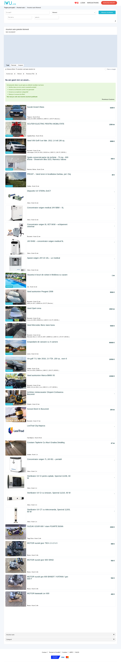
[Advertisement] (60, 49)
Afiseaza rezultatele (107, 12)
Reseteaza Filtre (30, 73)
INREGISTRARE (93, 3)
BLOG (77, 652)
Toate (7, 65)
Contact (44, 652)
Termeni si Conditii (54, 652)
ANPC (71, 652)
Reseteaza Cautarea (108, 99)
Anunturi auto (9, 73)
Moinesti (19, 73)
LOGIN (82, 3)
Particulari (13, 65)
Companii (20, 65)
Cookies (64, 652)
